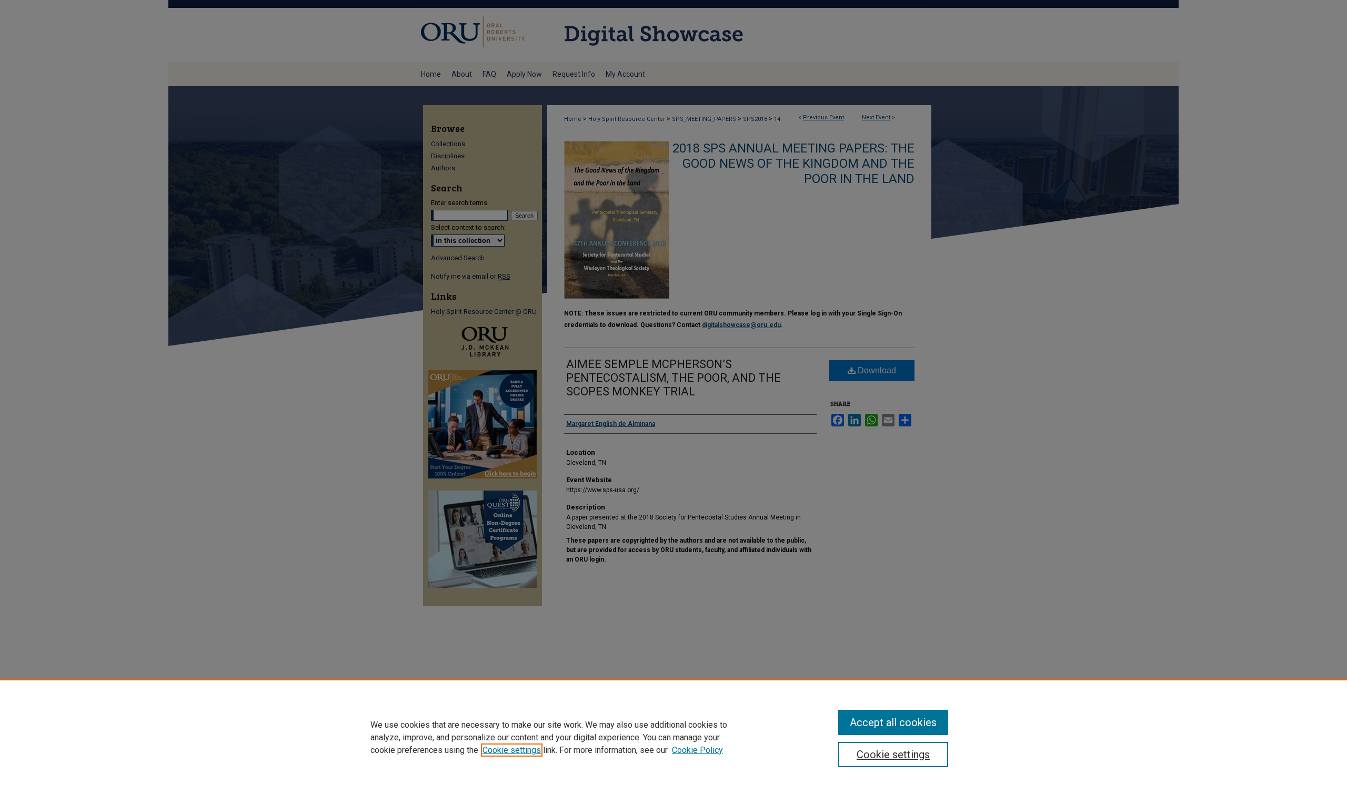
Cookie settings (511, 750)
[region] (673, 737)
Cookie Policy (697, 750)
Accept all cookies (893, 722)
